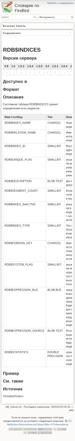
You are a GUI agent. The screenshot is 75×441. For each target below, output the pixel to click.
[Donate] (30, 429)
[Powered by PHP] (45, 429)
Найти (35, 17)
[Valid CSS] (30, 432)
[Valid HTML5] (59, 429)
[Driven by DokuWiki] (45, 432)
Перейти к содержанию (60, 3)
